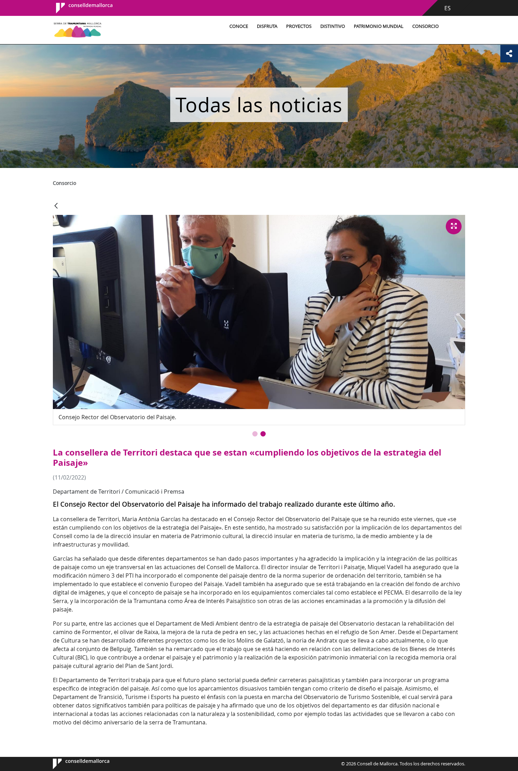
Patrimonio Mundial (378, 26)
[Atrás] (56, 206)
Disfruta (267, 26)
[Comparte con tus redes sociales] (509, 53)
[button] (255, 433)
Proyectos (299, 26)
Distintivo (332, 26)
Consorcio (425, 26)
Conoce (238, 26)
